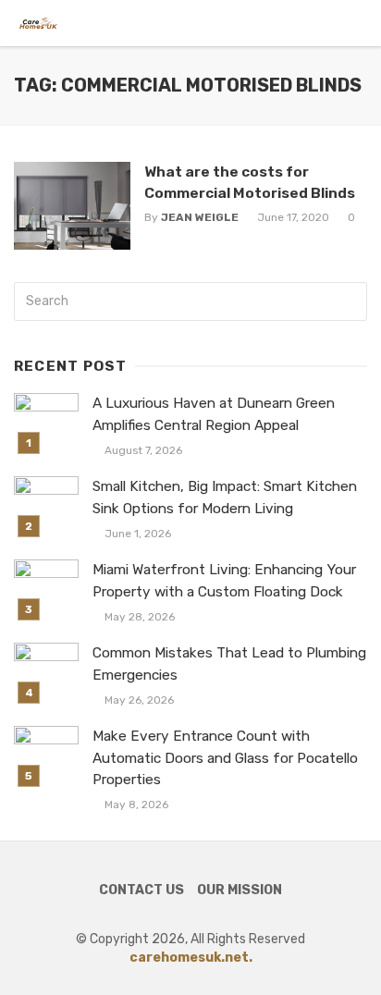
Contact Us (141, 890)
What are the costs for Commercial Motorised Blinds (249, 182)
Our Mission (239, 890)
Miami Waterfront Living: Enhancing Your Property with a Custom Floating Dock (224, 580)
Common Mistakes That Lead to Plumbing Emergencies (229, 663)
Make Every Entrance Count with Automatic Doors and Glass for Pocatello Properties (225, 757)
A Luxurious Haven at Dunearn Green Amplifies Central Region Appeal (213, 414)
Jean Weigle (200, 217)
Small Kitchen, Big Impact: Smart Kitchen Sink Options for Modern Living (224, 497)
